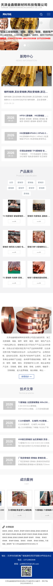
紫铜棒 (11, 188)
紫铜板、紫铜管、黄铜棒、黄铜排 (26, 541)
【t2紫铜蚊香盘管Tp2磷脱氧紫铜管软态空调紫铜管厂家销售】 (16, 510)
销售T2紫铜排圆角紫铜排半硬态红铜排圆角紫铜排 (38, 278)
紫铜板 (30, 182)
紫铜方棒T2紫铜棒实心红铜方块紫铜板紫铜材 (38, 247)
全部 (11, 182)
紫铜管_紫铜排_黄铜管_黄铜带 (13, 531)
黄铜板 (26, 193)
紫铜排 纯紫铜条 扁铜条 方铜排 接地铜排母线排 (38, 216)
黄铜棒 (42, 188)
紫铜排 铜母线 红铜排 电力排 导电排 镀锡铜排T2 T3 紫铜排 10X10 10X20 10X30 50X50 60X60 (14, 247)
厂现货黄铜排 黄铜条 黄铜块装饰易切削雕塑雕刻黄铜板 (34, 458)
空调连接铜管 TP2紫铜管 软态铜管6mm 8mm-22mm (34, 151)
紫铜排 (41, 182)
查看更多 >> (26, 376)
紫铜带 (21, 188)
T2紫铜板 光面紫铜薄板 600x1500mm (34, 402)
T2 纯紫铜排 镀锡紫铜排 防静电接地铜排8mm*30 (14, 216)
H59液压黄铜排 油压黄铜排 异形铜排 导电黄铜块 (34, 439)
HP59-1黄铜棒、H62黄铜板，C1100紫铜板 (34, 115)
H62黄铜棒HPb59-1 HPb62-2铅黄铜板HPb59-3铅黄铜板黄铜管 (34, 133)
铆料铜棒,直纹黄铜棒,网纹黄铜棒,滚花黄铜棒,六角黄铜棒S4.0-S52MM (26, 91)
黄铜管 (31, 188)
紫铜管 (20, 182)
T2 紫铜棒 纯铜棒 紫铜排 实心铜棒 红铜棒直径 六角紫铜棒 (14, 278)
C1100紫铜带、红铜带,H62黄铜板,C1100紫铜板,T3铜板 (34, 421)
